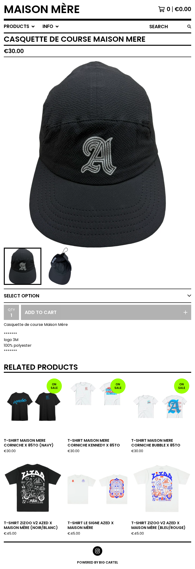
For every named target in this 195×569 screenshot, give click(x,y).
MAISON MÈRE (42, 9)
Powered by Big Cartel (97, 562)
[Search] (189, 26)
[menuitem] (19, 26)
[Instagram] (97, 551)
